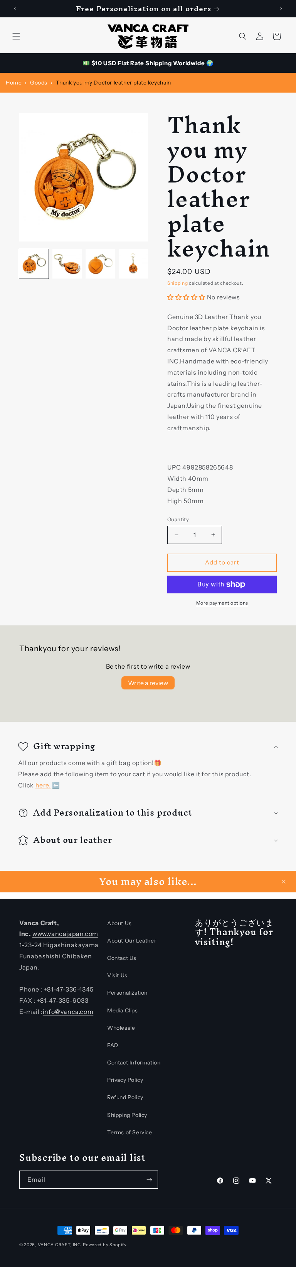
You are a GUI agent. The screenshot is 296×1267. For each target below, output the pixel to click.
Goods (38, 82)
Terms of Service (129, 1132)
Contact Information (133, 1062)
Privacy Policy (125, 1079)
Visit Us (117, 975)
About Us (119, 923)
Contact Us (121, 957)
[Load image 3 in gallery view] (100, 264)
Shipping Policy (127, 1115)
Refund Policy (125, 1097)
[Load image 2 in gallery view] (67, 264)
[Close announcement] (284, 881)
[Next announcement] (280, 8)
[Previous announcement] (15, 8)
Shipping (177, 283)
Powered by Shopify (105, 1244)
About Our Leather (131, 940)
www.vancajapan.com (65, 934)
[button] (16, 36)
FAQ (112, 1045)
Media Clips (122, 1010)
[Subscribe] (149, 1180)
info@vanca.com (68, 1011)
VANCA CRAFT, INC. (60, 1244)
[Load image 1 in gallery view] (34, 264)
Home (14, 82)
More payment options (222, 603)
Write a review (148, 683)
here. (43, 785)
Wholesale (121, 1027)
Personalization (127, 992)
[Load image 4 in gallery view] (133, 264)
